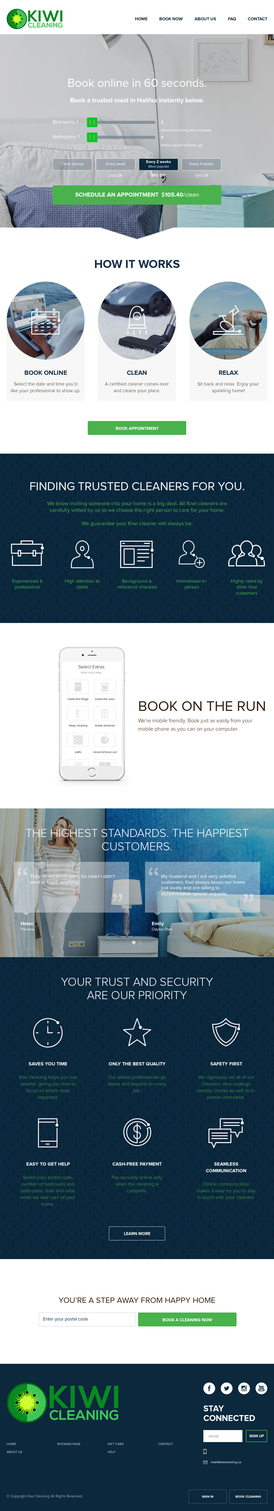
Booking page (69, 1444)
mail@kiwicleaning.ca (226, 1462)
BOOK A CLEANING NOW (187, 1320)
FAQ (232, 19)
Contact (257, 19)
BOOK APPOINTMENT (137, 428)
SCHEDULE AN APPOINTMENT (137, 195)
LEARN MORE (137, 1234)
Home (141, 19)
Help (111, 1452)
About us (14, 1452)
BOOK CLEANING (248, 1496)
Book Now (171, 19)
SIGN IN (208, 1496)
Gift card (116, 1444)
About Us (205, 19)
